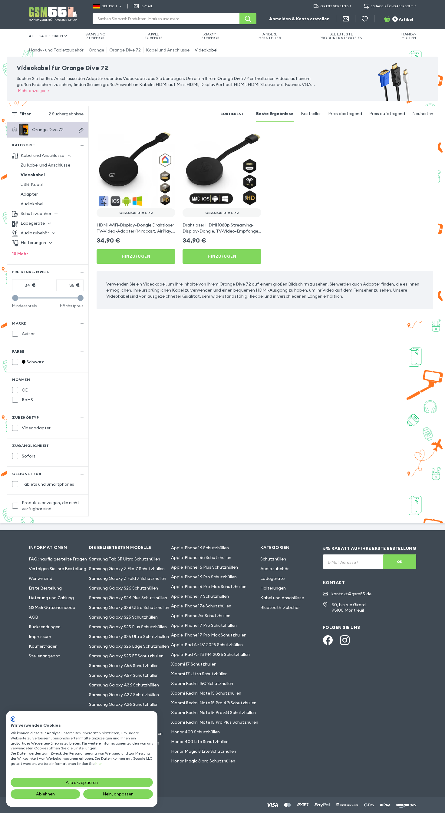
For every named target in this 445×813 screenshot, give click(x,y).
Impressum (40, 636)
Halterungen (273, 588)
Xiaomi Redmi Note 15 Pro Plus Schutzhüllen (214, 722)
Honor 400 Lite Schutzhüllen (200, 741)
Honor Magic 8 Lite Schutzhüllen (203, 751)
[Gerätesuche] (81, 130)
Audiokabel (32, 204)
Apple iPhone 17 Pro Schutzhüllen (204, 625)
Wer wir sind (40, 578)
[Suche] (247, 18)
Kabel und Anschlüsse (168, 50)
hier (98, 763)
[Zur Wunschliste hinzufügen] (167, 138)
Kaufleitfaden (43, 646)
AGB (33, 617)
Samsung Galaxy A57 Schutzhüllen (124, 675)
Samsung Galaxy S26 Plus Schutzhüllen (128, 597)
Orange (96, 50)
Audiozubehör (274, 568)
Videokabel (206, 50)
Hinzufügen (136, 256)
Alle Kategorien (46, 36)
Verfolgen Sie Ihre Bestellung (57, 568)
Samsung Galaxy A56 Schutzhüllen (124, 665)
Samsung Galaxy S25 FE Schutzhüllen (126, 656)
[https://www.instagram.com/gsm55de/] (345, 640)
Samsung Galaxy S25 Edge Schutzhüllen (129, 646)
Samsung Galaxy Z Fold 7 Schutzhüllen (127, 578)
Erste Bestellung (45, 588)
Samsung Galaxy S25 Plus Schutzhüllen (128, 627)
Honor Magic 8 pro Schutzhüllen (203, 761)
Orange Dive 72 (125, 50)
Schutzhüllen (273, 559)
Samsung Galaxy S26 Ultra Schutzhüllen (129, 607)
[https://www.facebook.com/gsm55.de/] (328, 640)
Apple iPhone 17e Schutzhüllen (201, 606)
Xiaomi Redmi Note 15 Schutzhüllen (206, 693)
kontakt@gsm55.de (351, 594)
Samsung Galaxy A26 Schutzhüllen (124, 704)
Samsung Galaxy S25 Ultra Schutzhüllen (129, 636)
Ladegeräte (272, 578)
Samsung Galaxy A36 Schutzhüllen (124, 685)
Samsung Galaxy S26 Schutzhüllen (123, 588)
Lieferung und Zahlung (51, 597)
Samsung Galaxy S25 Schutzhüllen (123, 617)
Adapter (29, 194)
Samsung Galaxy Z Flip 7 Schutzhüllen (127, 568)
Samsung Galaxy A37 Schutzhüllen (124, 694)
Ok (400, 561)
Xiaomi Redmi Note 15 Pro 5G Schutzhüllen (213, 712)
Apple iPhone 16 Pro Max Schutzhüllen (208, 586)
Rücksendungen (45, 627)
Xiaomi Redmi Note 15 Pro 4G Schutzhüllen (213, 703)
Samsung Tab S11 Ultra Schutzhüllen (124, 559)
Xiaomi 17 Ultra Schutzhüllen (199, 673)
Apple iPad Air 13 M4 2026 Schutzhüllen (210, 654)
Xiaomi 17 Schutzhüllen (193, 664)
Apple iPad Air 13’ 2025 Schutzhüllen (207, 644)
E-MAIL (147, 6)
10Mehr (20, 253)
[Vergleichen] (155, 138)
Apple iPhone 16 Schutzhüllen (200, 547)
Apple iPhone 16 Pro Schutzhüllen (204, 577)
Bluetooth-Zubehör (280, 607)
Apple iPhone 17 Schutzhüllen (200, 596)
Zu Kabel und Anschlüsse (45, 165)
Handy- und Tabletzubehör (56, 50)
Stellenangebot (44, 656)
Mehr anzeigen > (33, 90)
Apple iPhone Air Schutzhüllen (200, 615)
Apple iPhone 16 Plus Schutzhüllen (204, 567)
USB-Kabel (32, 184)
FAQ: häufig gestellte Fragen (58, 559)
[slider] (15, 298)
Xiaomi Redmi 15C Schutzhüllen (202, 683)
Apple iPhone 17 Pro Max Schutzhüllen (208, 635)
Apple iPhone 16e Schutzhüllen (201, 557)
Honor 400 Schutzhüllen (195, 732)
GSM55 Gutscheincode (52, 607)
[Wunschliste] (365, 19)
